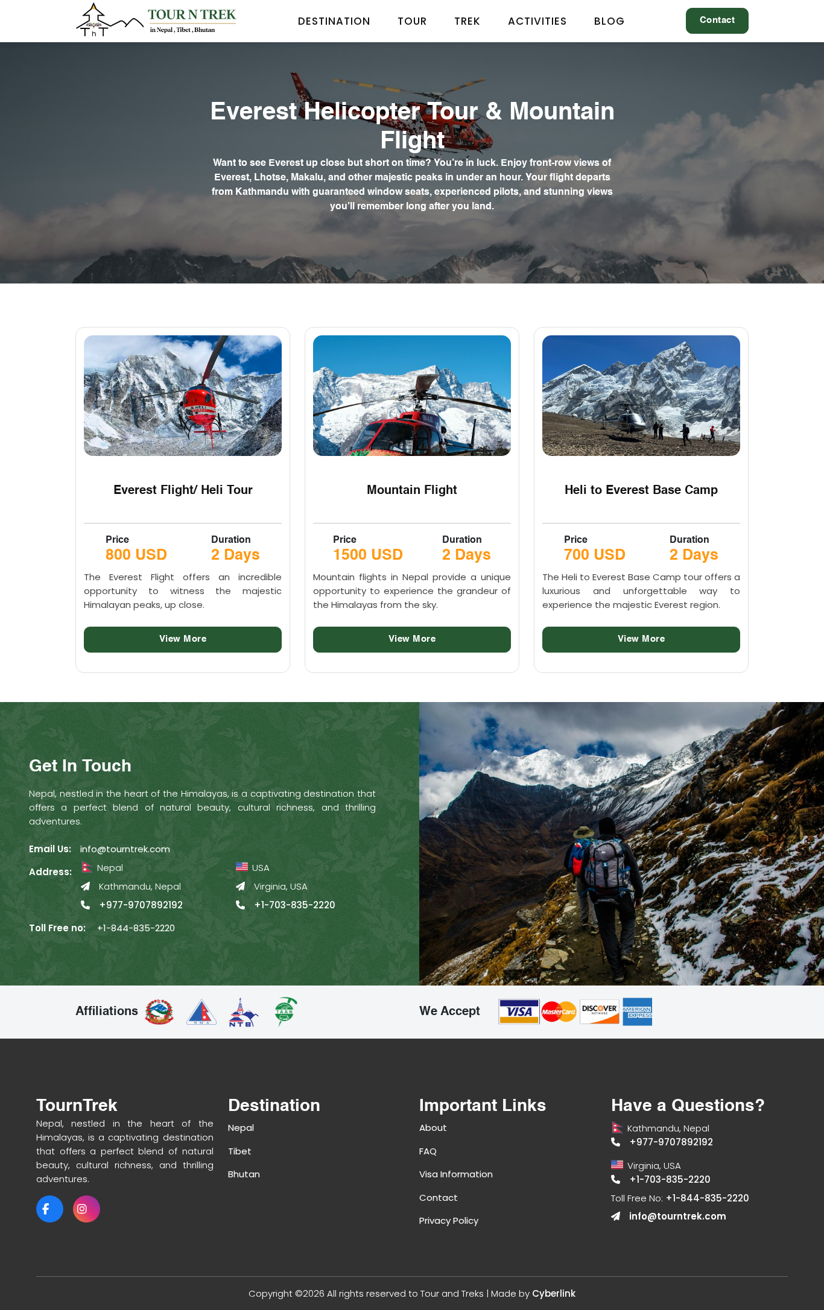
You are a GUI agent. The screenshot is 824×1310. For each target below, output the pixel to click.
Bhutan (244, 1174)
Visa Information (456, 1174)
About (433, 1127)
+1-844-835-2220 (136, 928)
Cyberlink (553, 1293)
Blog (609, 21)
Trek (467, 21)
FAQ (428, 1151)
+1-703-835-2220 (294, 905)
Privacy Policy (448, 1220)
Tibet (240, 1151)
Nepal (241, 1127)
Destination (334, 21)
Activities (537, 21)
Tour (412, 21)
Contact (717, 20)
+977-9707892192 (141, 905)
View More (183, 639)
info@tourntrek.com (125, 849)
